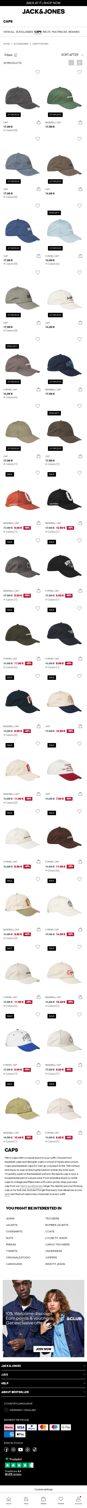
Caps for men (40, 44)
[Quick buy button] (38, 122)
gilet (7, 1194)
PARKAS (11, 1244)
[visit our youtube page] (20, 1450)
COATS (49, 1231)
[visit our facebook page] (6, 1450)
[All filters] (22, 55)
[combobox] (64, 54)
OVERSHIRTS (14, 1231)
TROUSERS (52, 1218)
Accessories (21, 44)
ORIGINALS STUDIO (18, 1257)
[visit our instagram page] (13, 1450)
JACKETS (11, 1225)
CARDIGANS (14, 1264)
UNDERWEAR (53, 1251)
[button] (22, 94)
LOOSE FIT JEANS (56, 1238)
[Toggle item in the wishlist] (37, 72)
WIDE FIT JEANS (55, 1264)
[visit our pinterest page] (27, 1450)
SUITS (9, 1238)
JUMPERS (51, 1257)
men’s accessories (31, 1186)
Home (6, 44)
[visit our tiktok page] (35, 1450)
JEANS (10, 1218)
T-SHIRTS (11, 1251)
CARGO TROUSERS (57, 1244)
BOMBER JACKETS (56, 1225)
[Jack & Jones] (43, 13)
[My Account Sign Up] (43, 1318)
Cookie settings (43, 1489)
